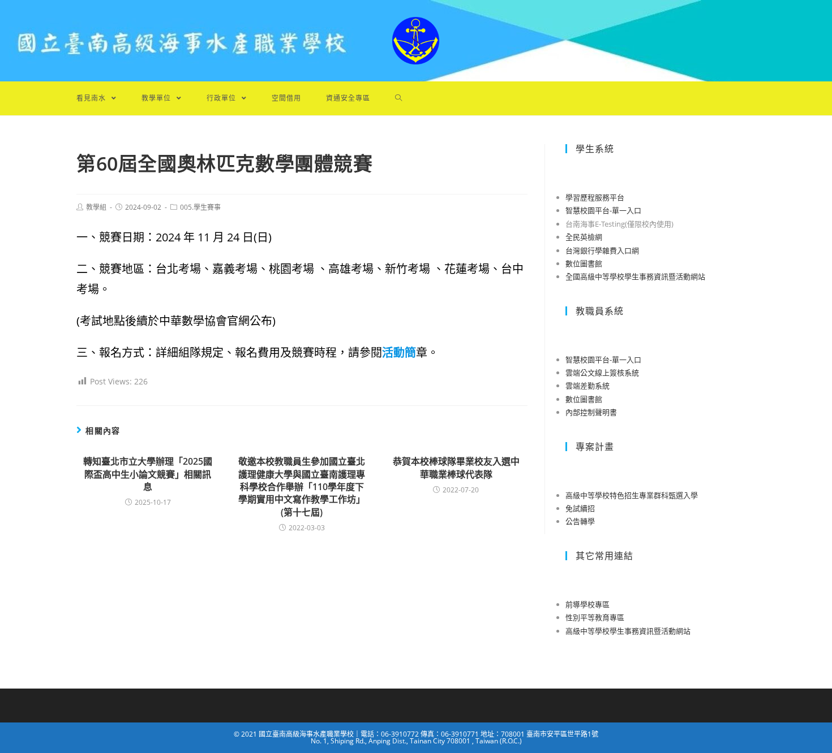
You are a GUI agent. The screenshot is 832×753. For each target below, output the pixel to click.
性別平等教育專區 (594, 617)
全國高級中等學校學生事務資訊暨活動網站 (635, 276)
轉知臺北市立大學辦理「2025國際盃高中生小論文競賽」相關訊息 (147, 474)
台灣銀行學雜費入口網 (602, 250)
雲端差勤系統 (587, 385)
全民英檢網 (583, 237)
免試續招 (580, 508)
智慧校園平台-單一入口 (603, 210)
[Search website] (399, 98)
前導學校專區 (587, 604)
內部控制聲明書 (591, 412)
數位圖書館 (583, 263)
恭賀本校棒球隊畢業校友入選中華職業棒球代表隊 (456, 467)
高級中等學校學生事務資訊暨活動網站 (628, 631)
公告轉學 (580, 521)
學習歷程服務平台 (594, 197)
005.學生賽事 (200, 207)
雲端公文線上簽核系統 (602, 372)
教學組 (96, 207)
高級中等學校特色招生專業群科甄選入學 (631, 495)
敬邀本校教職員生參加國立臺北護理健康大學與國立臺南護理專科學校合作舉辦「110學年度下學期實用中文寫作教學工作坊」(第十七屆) (301, 486)
